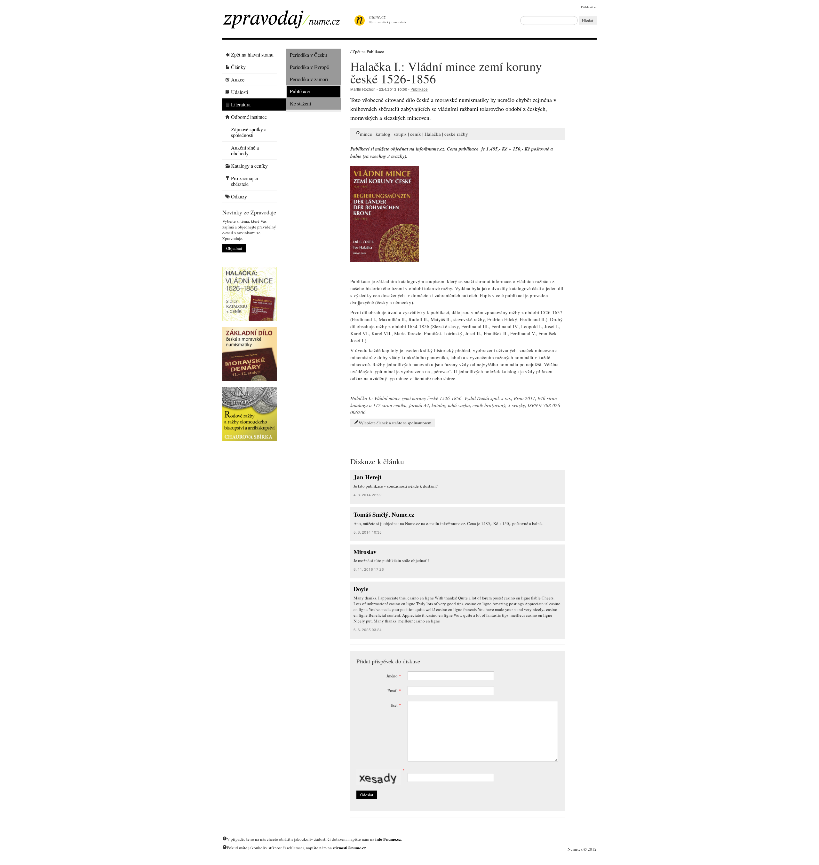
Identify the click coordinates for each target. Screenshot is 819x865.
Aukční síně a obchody (245, 150)
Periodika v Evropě (309, 67)
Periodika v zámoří (309, 79)
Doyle (361, 588)
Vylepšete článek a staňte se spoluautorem (395, 423)
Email (394, 690)
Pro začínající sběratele (244, 181)
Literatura (240, 104)
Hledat (587, 20)
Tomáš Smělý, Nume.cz (384, 514)
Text (395, 705)
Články (238, 67)
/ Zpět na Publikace (367, 51)
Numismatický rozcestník (388, 18)
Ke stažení (300, 103)
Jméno (393, 676)
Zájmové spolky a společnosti (248, 132)
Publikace (300, 91)
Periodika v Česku (308, 54)
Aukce (237, 79)
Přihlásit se (589, 6)
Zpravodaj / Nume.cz (286, 21)
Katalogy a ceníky (249, 165)
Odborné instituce (249, 116)
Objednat (234, 248)
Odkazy (239, 196)
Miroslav (365, 551)
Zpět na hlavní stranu (252, 54)
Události (239, 92)
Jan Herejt (367, 477)
